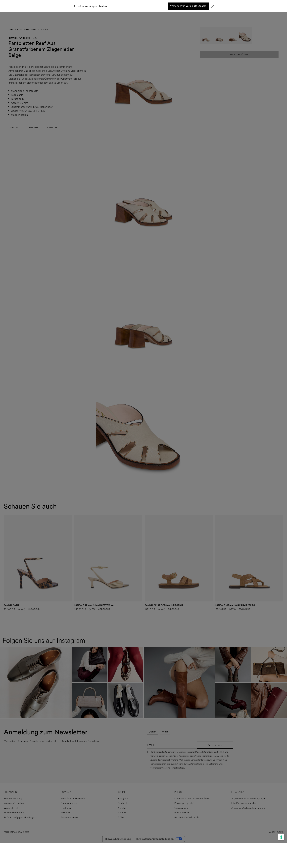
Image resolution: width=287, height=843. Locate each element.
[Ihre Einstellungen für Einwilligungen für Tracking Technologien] (281, 837)
